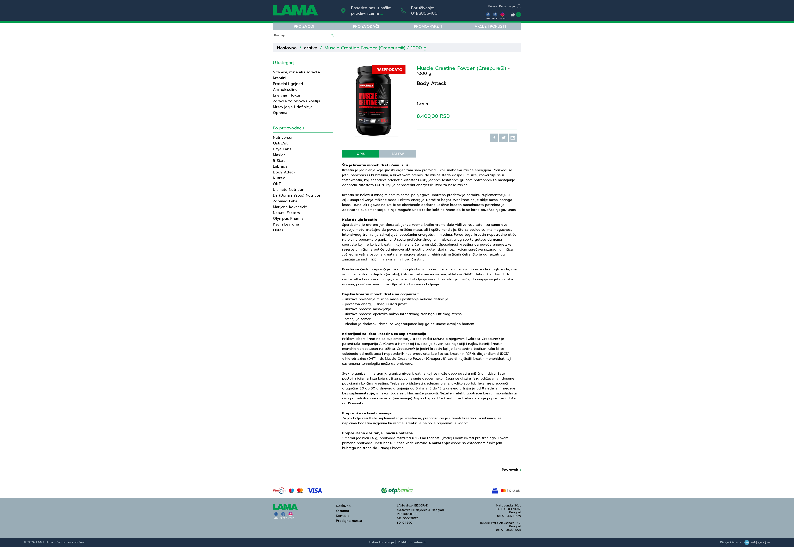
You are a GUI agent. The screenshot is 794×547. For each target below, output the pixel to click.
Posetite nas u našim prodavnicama (371, 10)
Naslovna (287, 47)
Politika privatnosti (412, 542)
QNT (277, 184)
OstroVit (280, 143)
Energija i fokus (287, 95)
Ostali (278, 230)
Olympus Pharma (288, 218)
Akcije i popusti (490, 26)
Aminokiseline (285, 89)
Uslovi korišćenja (381, 542)
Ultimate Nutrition (288, 189)
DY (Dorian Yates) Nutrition (297, 195)
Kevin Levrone (286, 224)
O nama (342, 510)
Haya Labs (282, 149)
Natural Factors (286, 213)
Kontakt (342, 515)
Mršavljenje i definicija (292, 107)
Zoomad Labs (285, 201)
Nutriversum (283, 137)
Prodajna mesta (349, 520)
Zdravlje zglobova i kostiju (296, 101)
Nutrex (279, 178)
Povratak (511, 470)
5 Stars (279, 161)
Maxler (279, 155)
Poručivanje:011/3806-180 (424, 10)
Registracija (507, 6)
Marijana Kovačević (290, 207)
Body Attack (284, 172)
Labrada (280, 166)
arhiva (310, 47)
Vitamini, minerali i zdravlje (296, 72)
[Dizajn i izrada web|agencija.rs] (756, 542)
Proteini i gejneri (288, 84)
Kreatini (279, 78)
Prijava (492, 6)
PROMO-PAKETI (428, 26)
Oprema (280, 113)
